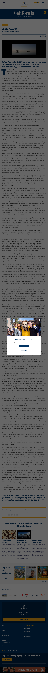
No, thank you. (24, 350)
